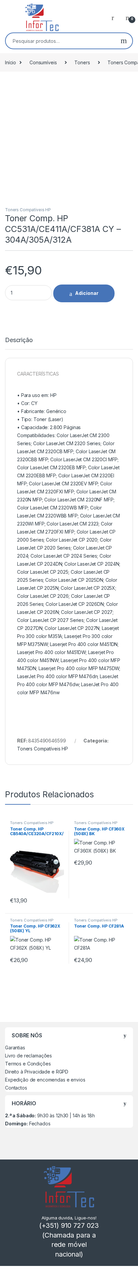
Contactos (16, 1088)
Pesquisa (123, 41)
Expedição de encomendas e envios (45, 1080)
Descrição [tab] (19, 340)
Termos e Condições (28, 1063)
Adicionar (86, 293)
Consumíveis (43, 62)
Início (10, 62)
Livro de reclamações (28, 1055)
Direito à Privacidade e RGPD (36, 1071)
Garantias (15, 1047)
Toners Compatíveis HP (28, 209)
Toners (82, 62)
